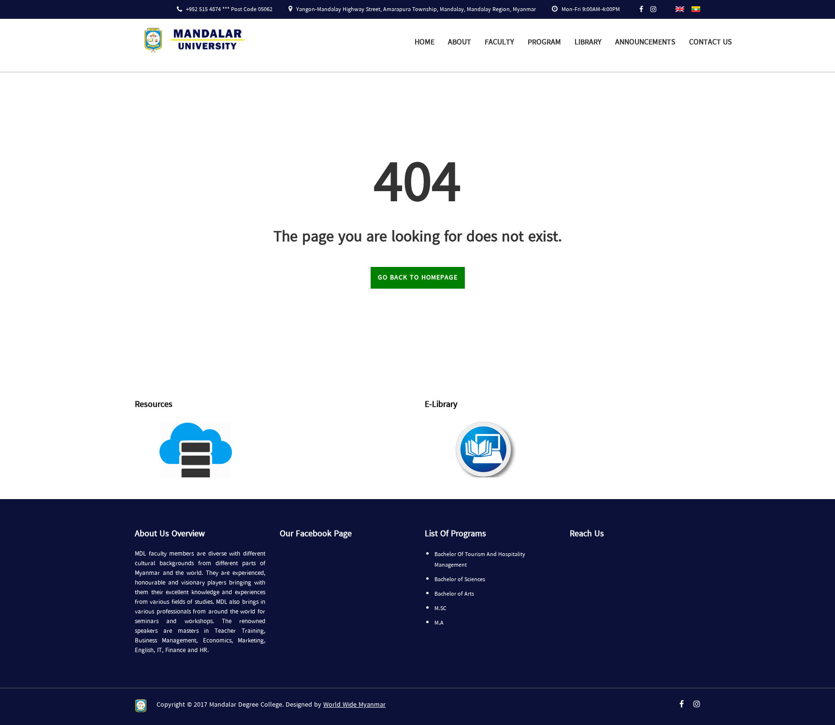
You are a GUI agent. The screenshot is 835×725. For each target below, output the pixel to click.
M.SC (440, 608)
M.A (439, 623)
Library (588, 42)
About (459, 42)
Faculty (499, 42)
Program (544, 42)
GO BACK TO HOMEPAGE (418, 277)
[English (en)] (680, 8)
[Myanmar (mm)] (695, 8)
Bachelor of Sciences (459, 580)
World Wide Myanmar (354, 705)
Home (424, 42)
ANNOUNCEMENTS (645, 42)
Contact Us (710, 42)
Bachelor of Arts (454, 594)
